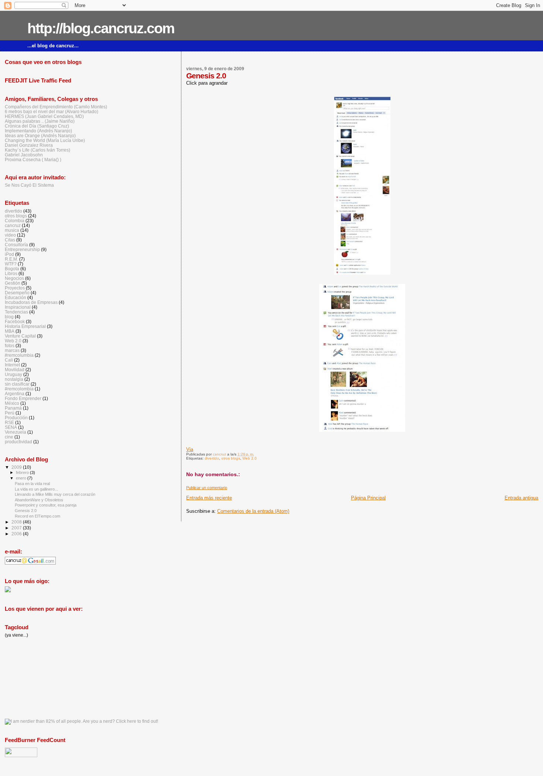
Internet (12, 364)
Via (189, 449)
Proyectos (15, 287)
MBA (9, 331)
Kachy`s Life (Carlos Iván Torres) (37, 150)
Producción (16, 417)
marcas (12, 350)
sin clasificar (17, 384)
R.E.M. (11, 259)
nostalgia (14, 379)
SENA (11, 427)
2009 (17, 467)
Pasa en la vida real (32, 483)
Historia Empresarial (25, 326)
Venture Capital (20, 335)
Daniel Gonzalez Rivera (29, 145)
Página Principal (368, 498)
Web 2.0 (249, 458)
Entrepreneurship (22, 249)
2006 (17, 533)
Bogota (12, 268)
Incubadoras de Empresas (31, 302)
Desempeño (17, 292)
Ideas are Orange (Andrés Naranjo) (40, 135)
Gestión (12, 283)
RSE (9, 422)
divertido (212, 458)
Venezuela (15, 432)
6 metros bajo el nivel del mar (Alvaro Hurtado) (51, 111)
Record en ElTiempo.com (37, 516)
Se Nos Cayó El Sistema (29, 185)
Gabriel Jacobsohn (24, 154)
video (10, 235)
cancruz (13, 225)
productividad (18, 441)
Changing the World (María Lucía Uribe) (45, 140)
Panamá (13, 408)
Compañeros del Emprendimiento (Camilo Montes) (56, 106)
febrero (23, 472)
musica (12, 230)
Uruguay (13, 374)
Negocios (14, 278)
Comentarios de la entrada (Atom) (253, 511)
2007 (17, 527)
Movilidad (14, 369)
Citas (10, 239)
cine (9, 436)
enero (21, 478)
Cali (9, 359)
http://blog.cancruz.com (100, 28)
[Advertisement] (38, 677)
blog (9, 316)
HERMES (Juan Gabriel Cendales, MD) (44, 116)
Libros (11, 273)
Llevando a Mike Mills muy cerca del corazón (55, 494)
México (12, 403)
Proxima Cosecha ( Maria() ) (33, 159)
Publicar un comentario (206, 487)
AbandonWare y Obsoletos (39, 500)
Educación (15, 297)
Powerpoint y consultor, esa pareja (45, 505)
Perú (9, 412)
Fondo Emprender (23, 398)
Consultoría (16, 244)
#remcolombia (19, 388)
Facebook (15, 321)
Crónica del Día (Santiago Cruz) (37, 125)
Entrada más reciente (209, 498)
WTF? (11, 263)
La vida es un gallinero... (36, 489)
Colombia (14, 220)
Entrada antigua (521, 498)
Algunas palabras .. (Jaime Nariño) (40, 121)
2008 (17, 521)
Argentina (14, 393)
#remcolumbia (19, 355)
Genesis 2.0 (26, 510)
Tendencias (16, 311)
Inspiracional (18, 307)
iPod (9, 254)
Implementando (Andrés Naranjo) (38, 130)
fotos (9, 345)
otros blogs (230, 458)
